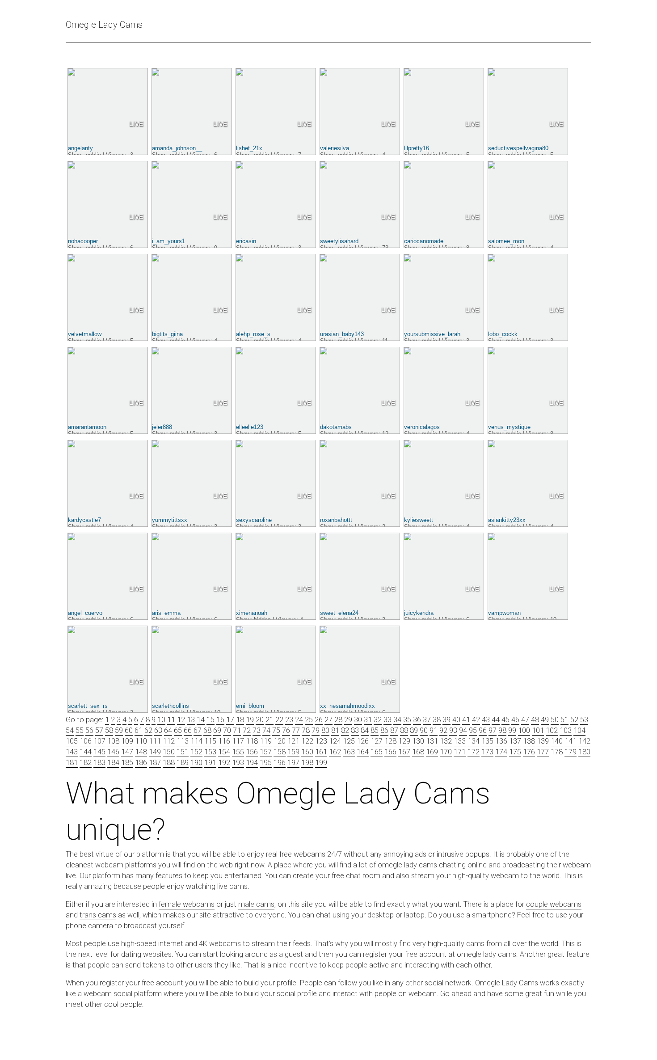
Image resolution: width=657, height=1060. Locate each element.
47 (525, 719)
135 (487, 741)
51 (564, 719)
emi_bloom (250, 705)
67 (198, 730)
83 (355, 730)
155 (238, 752)
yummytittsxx (169, 520)
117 (238, 741)
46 (515, 719)
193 (238, 762)
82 (345, 730)
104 (579, 730)
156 (252, 752)
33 (387, 719)
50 (555, 719)
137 (515, 741)
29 (348, 719)
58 (109, 730)
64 (168, 730)
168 (418, 752)
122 (307, 741)
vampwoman (504, 613)
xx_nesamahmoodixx (347, 705)
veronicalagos (422, 427)
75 (276, 730)
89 (414, 730)
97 (493, 730)
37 (427, 719)
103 (566, 730)
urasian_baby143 (342, 334)
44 (496, 719)
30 (358, 719)
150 (169, 752)
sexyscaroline (254, 520)
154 (224, 752)
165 (377, 752)
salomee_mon (506, 241)
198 (307, 762)
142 (584, 741)
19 (250, 719)
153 (210, 752)
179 (570, 752)
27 (328, 719)
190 (196, 762)
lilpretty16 (416, 148)
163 (349, 752)
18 (240, 719)
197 (293, 762)
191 (210, 762)
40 (456, 719)
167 (404, 752)
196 (280, 762)
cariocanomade (423, 241)
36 (417, 719)
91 (434, 730)
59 (119, 730)
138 (529, 741)
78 (306, 730)
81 (335, 730)
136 (501, 741)
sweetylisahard (339, 241)
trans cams (98, 915)
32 (378, 719)
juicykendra (419, 613)
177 (543, 752)
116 (224, 741)
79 (316, 730)
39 (446, 719)
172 (473, 752)
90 (424, 730)
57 (99, 730)
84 (365, 730)
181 (72, 762)
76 (286, 730)
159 (293, 752)
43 (486, 719)
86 (384, 730)
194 (252, 762)
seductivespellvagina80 (518, 148)
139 (543, 741)
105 (72, 741)
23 (289, 719)
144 (86, 752)
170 (446, 752)
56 (89, 730)
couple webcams (553, 904)
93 (453, 730)
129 (404, 741)
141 (570, 741)
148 (141, 752)
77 (296, 730)
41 (466, 719)
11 (171, 719)
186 (141, 762)
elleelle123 (249, 427)
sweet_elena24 (339, 613)
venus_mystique (509, 427)
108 (113, 741)
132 (446, 741)
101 (538, 730)
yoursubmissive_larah (432, 334)
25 (309, 719)
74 (266, 730)
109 (127, 741)
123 (321, 741)
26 (319, 719)
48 (535, 719)
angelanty (80, 148)
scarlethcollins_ (172, 705)
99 (512, 730)
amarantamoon (87, 427)
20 (260, 719)
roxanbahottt (336, 520)
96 (483, 730)
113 (183, 741)
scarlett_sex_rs (88, 705)
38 (437, 719)
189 (183, 762)
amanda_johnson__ (177, 148)
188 (169, 762)
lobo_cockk (503, 334)
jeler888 (162, 427)
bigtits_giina (167, 334)
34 (397, 719)
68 (207, 730)
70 (227, 730)
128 (390, 741)
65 (178, 730)
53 (584, 719)
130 (418, 741)
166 (390, 752)
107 (99, 741)
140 (557, 741)
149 (155, 752)
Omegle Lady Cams (104, 24)
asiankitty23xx (507, 520)
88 (404, 730)
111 (155, 741)
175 (515, 752)
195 (266, 762)
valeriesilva (334, 148)
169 (432, 752)
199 (321, 762)
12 (181, 719)
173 (487, 752)
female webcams (187, 904)
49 (545, 719)
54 (70, 730)
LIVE (136, 123)
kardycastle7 (84, 520)
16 (220, 719)
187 (155, 762)
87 (394, 730)
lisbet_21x (249, 148)
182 (86, 762)
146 (113, 752)
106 (86, 741)
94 (463, 730)
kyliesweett (418, 520)
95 (473, 730)
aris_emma (166, 613)
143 (72, 752)
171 (460, 752)
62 (148, 730)
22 (279, 719)
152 (196, 752)
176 (529, 752)
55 (80, 730)
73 (257, 730)
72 (247, 730)
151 (183, 752)
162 (335, 752)
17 (230, 719)
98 (502, 730)
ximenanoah (251, 613)
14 (201, 719)
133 (460, 741)
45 (505, 719)
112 (169, 741)
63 (158, 730)
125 (349, 741)
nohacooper (83, 241)
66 (188, 730)
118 (252, 741)
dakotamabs (336, 427)
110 (141, 741)
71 (237, 730)
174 (501, 752)
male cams (256, 904)
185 (127, 762)
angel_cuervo (85, 613)
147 (127, 752)
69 (217, 730)
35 (407, 719)
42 (476, 719)
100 (524, 730)
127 (377, 741)
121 (293, 741)
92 (443, 730)
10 (161, 719)
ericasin (246, 241)
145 (99, 752)
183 (99, 762)
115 (210, 741)
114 (196, 741)
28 (338, 719)
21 (269, 719)
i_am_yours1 (168, 241)
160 (307, 752)
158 (280, 752)
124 (335, 741)
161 (321, 752)
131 (432, 741)
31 (368, 719)
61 (139, 730)
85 (375, 730)
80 (325, 730)
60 (129, 730)
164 (363, 752)
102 (552, 730)
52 (574, 719)
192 (224, 762)
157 (266, 752)
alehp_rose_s (253, 334)
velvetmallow (84, 334)
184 (113, 762)
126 (363, 741)
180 (584, 752)
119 (266, 741)
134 (473, 741)
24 (299, 719)
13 (191, 719)
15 (210, 719)
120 (280, 741)
